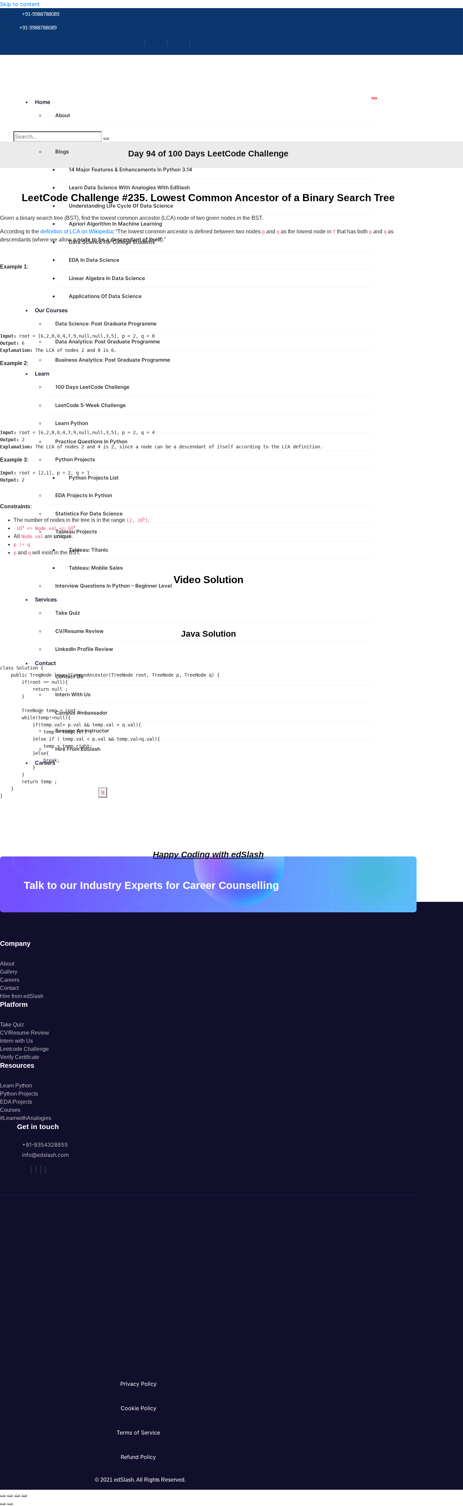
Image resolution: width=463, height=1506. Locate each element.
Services (46, 599)
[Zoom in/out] (2, 1496)
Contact (45, 663)
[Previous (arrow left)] (2, 1504)
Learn (42, 373)
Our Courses (51, 310)
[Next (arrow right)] (10, 1504)
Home (42, 102)
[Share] (17, 1496)
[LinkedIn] (181, 43)
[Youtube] (203, 43)
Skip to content (20, 4)
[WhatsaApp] (45, 1169)
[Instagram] (158, 43)
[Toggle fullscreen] (10, 1496)
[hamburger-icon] (374, 98)
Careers (45, 762)
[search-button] (106, 138)
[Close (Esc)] (24, 1496)
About (62, 115)
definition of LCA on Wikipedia (76, 231)
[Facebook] (136, 43)
